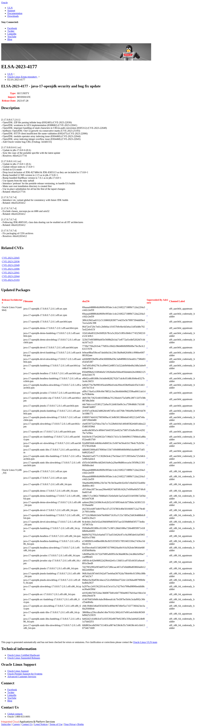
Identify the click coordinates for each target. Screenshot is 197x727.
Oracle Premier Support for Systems (24, 673)
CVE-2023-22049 (11, 265)
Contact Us (27, 724)
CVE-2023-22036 (11, 261)
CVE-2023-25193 (11, 280)
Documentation (14, 13)
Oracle (4, 2)
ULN (10, 7)
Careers (16, 724)
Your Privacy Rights (74, 724)
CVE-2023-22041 (11, 272)
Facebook (12, 28)
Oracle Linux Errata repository (22, 76)
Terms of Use (55, 724)
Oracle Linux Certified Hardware (23, 655)
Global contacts (14, 714)
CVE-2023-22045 (11, 258)
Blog (9, 39)
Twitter (10, 31)
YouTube (11, 36)
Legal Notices (41, 724)
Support (11, 10)
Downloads (13, 16)
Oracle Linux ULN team (145, 642)
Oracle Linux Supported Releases (23, 658)
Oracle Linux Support (18, 671)
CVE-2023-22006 (11, 269)
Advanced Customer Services (21, 676)
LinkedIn (11, 34)
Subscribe (6, 724)
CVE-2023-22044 (11, 276)
